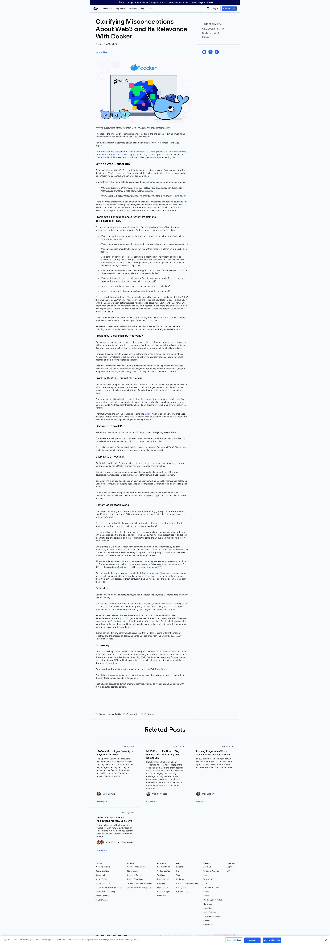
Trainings (161, 875)
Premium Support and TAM (187, 883)
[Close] (326, 940)
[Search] (208, 8)
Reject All (252, 940)
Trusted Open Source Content (139, 883)
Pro (177, 871)
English (229, 867)
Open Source (162, 887)
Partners (206, 891)
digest (167, 573)
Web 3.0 (116, 714)
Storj (168, 127)
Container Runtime (134, 875)
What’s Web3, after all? (213, 29)
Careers (206, 920)
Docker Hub (100, 875)
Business (180, 879)
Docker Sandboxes (103, 896)
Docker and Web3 (210, 33)
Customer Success (211, 887)
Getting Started (163, 871)
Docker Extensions (134, 879)
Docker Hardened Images (106, 891)
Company (149, 714)
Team (178, 875)
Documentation (163, 867)
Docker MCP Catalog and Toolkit (109, 887)
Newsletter (161, 896)
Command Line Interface (137, 867)
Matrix (148, 414)
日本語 (229, 871)
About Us (207, 867)
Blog (205, 875)
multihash (123, 567)
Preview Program (164, 891)
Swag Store (208, 908)
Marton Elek (101, 52)
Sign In (216, 8)
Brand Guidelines (210, 912)
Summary (206, 37)
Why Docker (208, 879)
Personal (179, 867)
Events (206, 896)
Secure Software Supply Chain (139, 887)
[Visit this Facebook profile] (217, 52)
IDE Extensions (133, 871)
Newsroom (207, 904)
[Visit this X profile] (210, 52)
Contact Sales (229, 8)
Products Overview (103, 867)
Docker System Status (212, 900)
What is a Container (211, 871)
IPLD (159, 567)
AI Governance (102, 900)
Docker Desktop (102, 871)
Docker (102, 714)
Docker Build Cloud (103, 883)
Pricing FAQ (181, 887)
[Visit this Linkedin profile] (204, 52)
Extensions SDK (163, 879)
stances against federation (108, 621)
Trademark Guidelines (212, 916)
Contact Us (208, 924)
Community (132, 714)
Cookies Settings (234, 940)
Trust (205, 883)
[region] (165, 940)
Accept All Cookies (272, 940)
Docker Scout (101, 879)
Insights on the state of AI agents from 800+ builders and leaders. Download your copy (169, 2)
